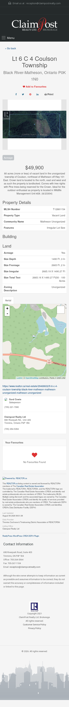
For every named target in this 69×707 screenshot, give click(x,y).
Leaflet (19, 377)
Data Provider (8, 519)
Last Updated (8, 513)
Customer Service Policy (34, 624)
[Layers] (60, 309)
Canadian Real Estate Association (30, 486)
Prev (5, 125)
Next (63, 125)
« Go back (10, 48)
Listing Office (8, 526)
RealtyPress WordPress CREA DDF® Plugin (21, 535)
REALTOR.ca (12, 483)
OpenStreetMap (31, 377)
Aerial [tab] (8, 300)
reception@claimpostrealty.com (43, 3)
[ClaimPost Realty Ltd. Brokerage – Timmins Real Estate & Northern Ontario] (35, 25)
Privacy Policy (34, 628)
